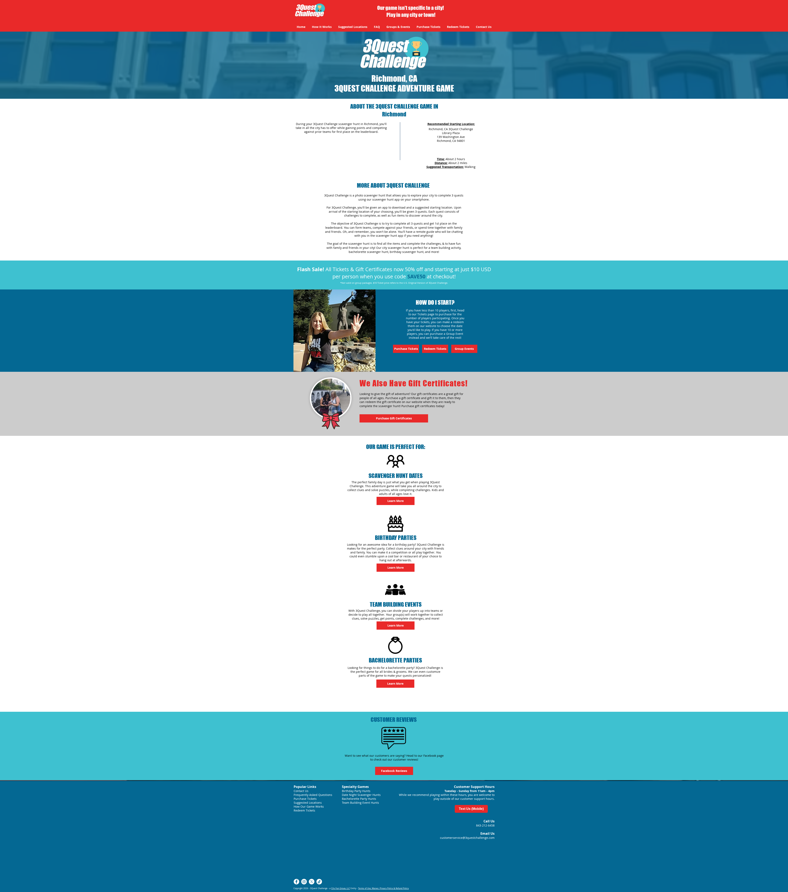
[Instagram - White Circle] (304, 881)
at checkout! (440, 276)
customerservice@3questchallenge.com (467, 838)
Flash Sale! (310, 269)
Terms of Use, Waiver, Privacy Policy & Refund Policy (383, 888)
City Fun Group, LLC (340, 888)
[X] (311, 881)
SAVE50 (416, 276)
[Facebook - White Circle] (296, 881)
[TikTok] (319, 881)
